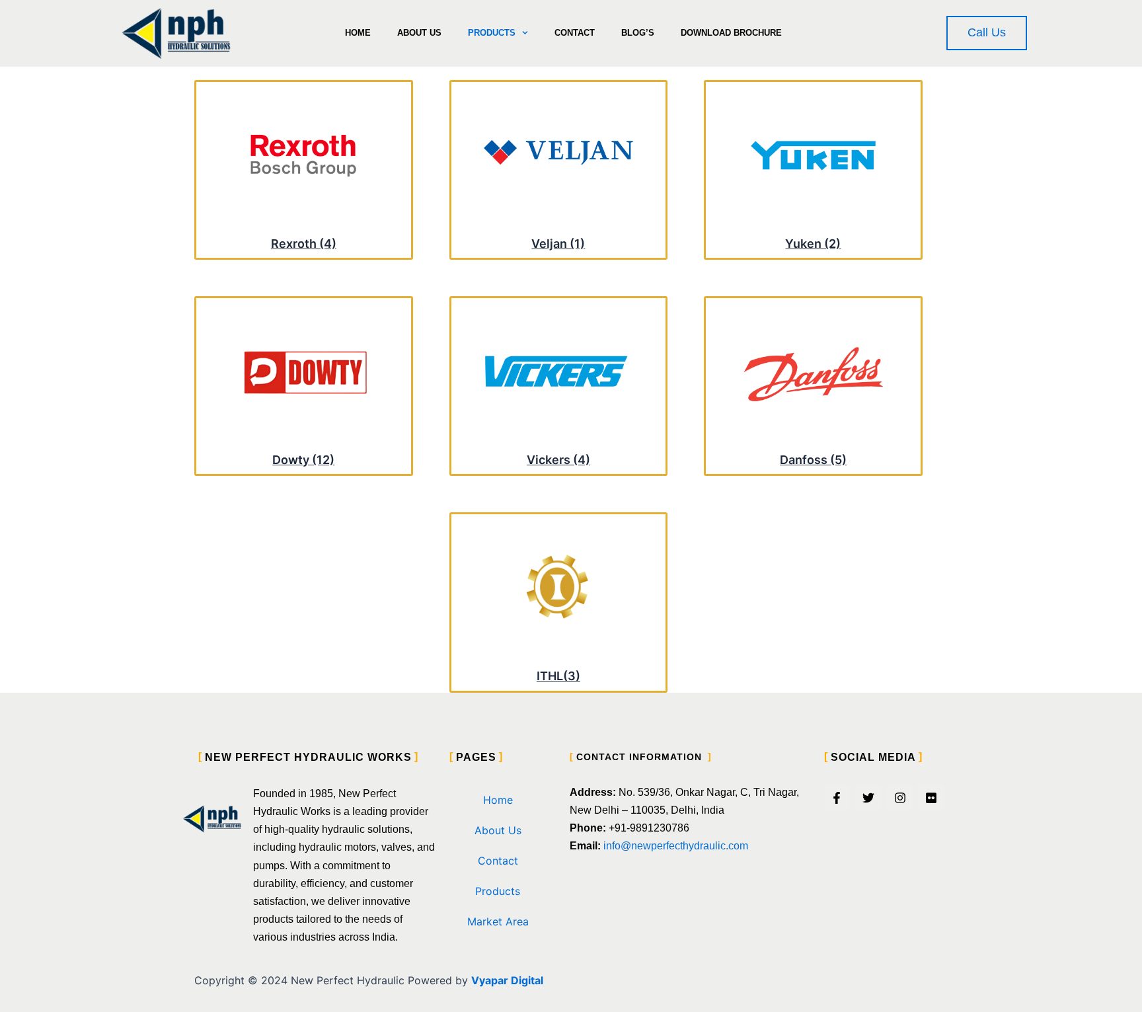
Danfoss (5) (813, 460)
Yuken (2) (813, 244)
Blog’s (637, 33)
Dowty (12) (303, 460)
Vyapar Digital (507, 980)
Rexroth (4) (303, 244)
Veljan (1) (558, 244)
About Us (419, 33)
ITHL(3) (558, 676)
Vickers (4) (558, 460)
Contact (574, 33)
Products (491, 33)
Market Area (498, 921)
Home (358, 33)
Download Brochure (731, 33)
